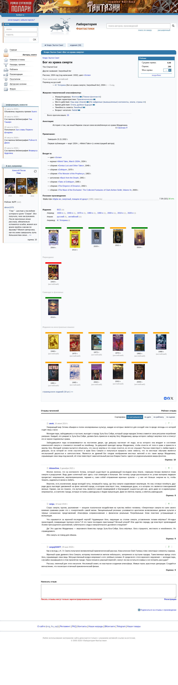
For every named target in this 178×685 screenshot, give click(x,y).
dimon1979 (9, 207)
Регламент (65, 626)
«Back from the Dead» (69, 178)
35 (68, 115)
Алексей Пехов (19, 170)
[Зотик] (74, 247)
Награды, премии (17, 64)
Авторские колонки (18, 84)
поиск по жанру (145, 30)
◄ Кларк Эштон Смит (53, 45)
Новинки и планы (17, 60)
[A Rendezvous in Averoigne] (161, 349)
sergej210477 (55, 547)
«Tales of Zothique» (66, 182)
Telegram (121, 626)
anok (51, 423)
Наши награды (95, 626)
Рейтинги (14, 69)
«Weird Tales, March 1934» (68, 161)
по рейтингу (158, 417)
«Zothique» (62, 170)
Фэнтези (75, 97)
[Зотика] (96, 244)
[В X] (172, 398)
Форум (13, 89)
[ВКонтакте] (165, 398)
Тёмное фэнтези (90, 97)
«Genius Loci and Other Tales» (71, 165)
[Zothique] (74, 351)
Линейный (78, 107)
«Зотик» (87, 75)
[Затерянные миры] (53, 245)
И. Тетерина (60, 85)
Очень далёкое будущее (81, 105)
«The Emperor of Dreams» (69, 186)
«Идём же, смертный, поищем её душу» (70, 199)
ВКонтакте (110, 626)
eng (48, 626)
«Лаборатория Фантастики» (94, 641)
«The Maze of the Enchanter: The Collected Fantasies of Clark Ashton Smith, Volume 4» (95, 190)
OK (33, 39)
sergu (51, 504)
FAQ (74, 626)
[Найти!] (173, 26)
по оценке (170, 417)
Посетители (15, 79)
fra (52, 626)
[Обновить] (35, 173)
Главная (13, 50)
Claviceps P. (122, 128)
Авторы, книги (30, 55)
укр (56, 626)
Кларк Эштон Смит (51, 58)
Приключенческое (85, 99)
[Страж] (10, 193)
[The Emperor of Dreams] (96, 379)
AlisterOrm (54, 468)
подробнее (156, 75)
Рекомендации (16, 74)
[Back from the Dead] (53, 380)
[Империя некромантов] (53, 314)
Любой (75, 110)
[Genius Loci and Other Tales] (53, 348)
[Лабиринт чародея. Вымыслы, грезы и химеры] (139, 245)
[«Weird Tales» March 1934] (53, 279)
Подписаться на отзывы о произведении (158, 610)
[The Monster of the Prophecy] (139, 351)
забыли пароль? (28, 20)
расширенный (164, 30)
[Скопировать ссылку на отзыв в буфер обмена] (48, 423)
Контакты (82, 626)
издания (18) (75, 45)
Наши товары (134, 626)
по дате (147, 417)
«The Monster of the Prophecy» (71, 174)
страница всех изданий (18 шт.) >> (58, 392)
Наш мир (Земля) (78, 102)
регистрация (13, 20)
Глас (19, 173)
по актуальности (134, 417)
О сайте (41, 626)
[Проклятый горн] (32, 193)
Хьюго (34, 111)
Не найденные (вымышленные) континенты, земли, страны (116, 102)
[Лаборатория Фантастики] (61, 26)
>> (30, 235)
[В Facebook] (168, 398)
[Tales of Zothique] (74, 379)
